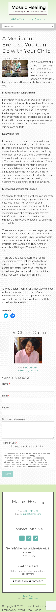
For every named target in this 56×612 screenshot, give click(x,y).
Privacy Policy (28, 596)
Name (6, 383)
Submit (7, 474)
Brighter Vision (33, 598)
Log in (37, 610)
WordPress (25, 610)
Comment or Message (14, 419)
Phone (5, 407)
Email (5, 395)
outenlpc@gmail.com (36, 19)
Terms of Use (9, 442)
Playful (30, 606)
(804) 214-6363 (17, 19)
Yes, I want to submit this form (30, 446)
